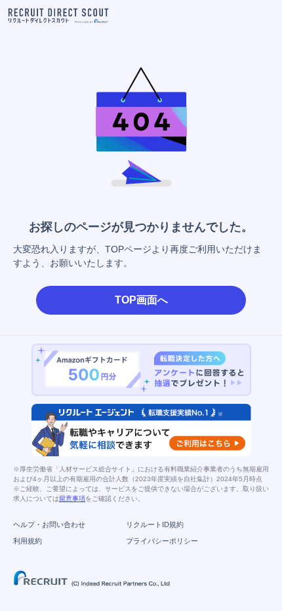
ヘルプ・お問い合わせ (49, 524)
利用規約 (27, 541)
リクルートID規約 (155, 524)
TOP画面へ (141, 300)
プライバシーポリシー (162, 541)
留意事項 (72, 498)
